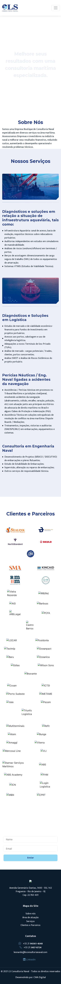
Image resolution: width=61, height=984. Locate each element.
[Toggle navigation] (56, 8)
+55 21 (32, 944)
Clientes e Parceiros (30, 925)
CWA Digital (40, 977)
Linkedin (30, 959)
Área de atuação (30, 917)
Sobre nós (31, 914)
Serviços (30, 921)
